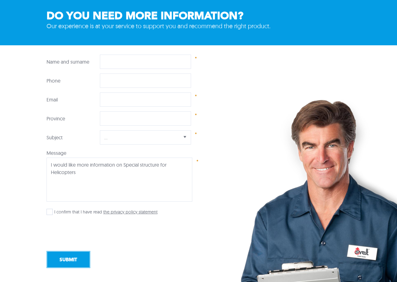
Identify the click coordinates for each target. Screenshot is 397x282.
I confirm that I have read (78, 212)
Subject (55, 137)
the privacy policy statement (130, 212)
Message (56, 153)
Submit (68, 259)
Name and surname (68, 62)
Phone (53, 81)
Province (56, 118)
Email (52, 99)
